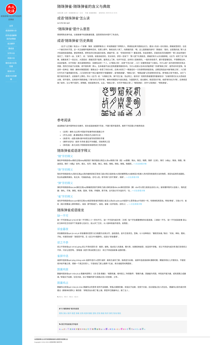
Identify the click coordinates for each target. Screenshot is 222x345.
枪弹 (86, 313)
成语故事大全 (11, 31)
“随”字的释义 (65, 156)
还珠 (98, 313)
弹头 (65, 313)
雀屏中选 (62, 256)
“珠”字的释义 (65, 169)
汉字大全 (11, 53)
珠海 (115, 313)
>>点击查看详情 (139, 164)
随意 (73, 313)
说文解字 (11, 44)
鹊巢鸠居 (62, 269)
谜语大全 (11, 71)
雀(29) (76, 297)
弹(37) (66, 297)
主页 (11, 26)
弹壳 (111, 313)
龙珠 (82, 313)
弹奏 (77, 313)
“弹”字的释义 (65, 183)
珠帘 (107, 313)
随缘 (102, 313)
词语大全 (11, 58)
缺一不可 (62, 215)
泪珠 (94, 313)
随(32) (71, 297)
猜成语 (11, 49)
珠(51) (61, 297)
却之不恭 (62, 242)
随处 (119, 313)
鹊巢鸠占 (62, 282)
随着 (90, 313)
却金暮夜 (62, 229)
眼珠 (61, 313)
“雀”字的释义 (65, 196)
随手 (69, 313)
